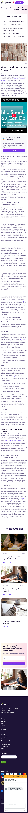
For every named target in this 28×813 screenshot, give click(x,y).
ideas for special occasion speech (13, 440)
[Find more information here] (15, 793)
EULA (2, 748)
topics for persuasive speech (18, 377)
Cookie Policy (4, 746)
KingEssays (4, 8)
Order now (19, 2)
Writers (3, 725)
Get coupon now (14, 664)
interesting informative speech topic (10, 173)
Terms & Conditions (6, 744)
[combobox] (9, 756)
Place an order (14, 150)
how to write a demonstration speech (17, 301)
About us (3, 721)
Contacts (3, 729)
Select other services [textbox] (7, 757)
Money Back (4, 742)
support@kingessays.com (7, 712)
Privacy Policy (4, 737)
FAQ (2, 727)
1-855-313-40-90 (5, 710)
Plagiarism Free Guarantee (7, 741)
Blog (11, 8)
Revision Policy (5, 739)
